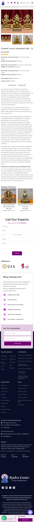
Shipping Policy (22, 391)
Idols (10, 365)
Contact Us (4, 391)
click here (22, 514)
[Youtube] (6, 488)
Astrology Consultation (24, 368)
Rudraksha (4, 356)
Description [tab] (12, 85)
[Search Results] (8, 3)
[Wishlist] (11, 3)
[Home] (3, 3)
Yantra (3, 366)
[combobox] (6, 235)
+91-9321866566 (14, 455)
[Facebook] (2, 488)
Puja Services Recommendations (23, 365)
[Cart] (15, 3)
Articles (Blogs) (5, 400)
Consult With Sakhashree (25, 355)
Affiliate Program (6, 409)
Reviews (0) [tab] (22, 85)
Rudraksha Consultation (25, 358)
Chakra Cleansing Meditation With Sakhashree (23, 377)
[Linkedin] (14, 488)
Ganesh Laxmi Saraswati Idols (11, 6)
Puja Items (12, 359)
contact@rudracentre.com (9, 422)
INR (28, 2)
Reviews (3, 406)
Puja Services (3, 362)
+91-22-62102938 (3, 455)
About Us (3, 385)
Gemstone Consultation (25, 361)
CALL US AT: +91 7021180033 (17, 223)
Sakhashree (4, 388)
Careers (3, 394)
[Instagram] (10, 488)
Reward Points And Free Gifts (25, 401)
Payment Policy (22, 394)
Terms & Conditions (23, 385)
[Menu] (32, 2)
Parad (2, 369)
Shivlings (12, 362)
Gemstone (4, 359)
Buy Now (25, 519)
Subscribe (17, 343)
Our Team (4, 397)
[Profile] (17, 3)
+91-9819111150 (17, 425)
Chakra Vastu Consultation (22, 372)
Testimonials (4, 403)
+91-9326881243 (25, 434)
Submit (17, 253)
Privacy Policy (22, 388)
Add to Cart (9, 519)
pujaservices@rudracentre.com (10, 434)
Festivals (12, 368)
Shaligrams (12, 356)
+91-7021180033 (6, 425)
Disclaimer (21, 405)
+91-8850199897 (26, 455)
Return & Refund (22, 397)
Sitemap (3, 412)
